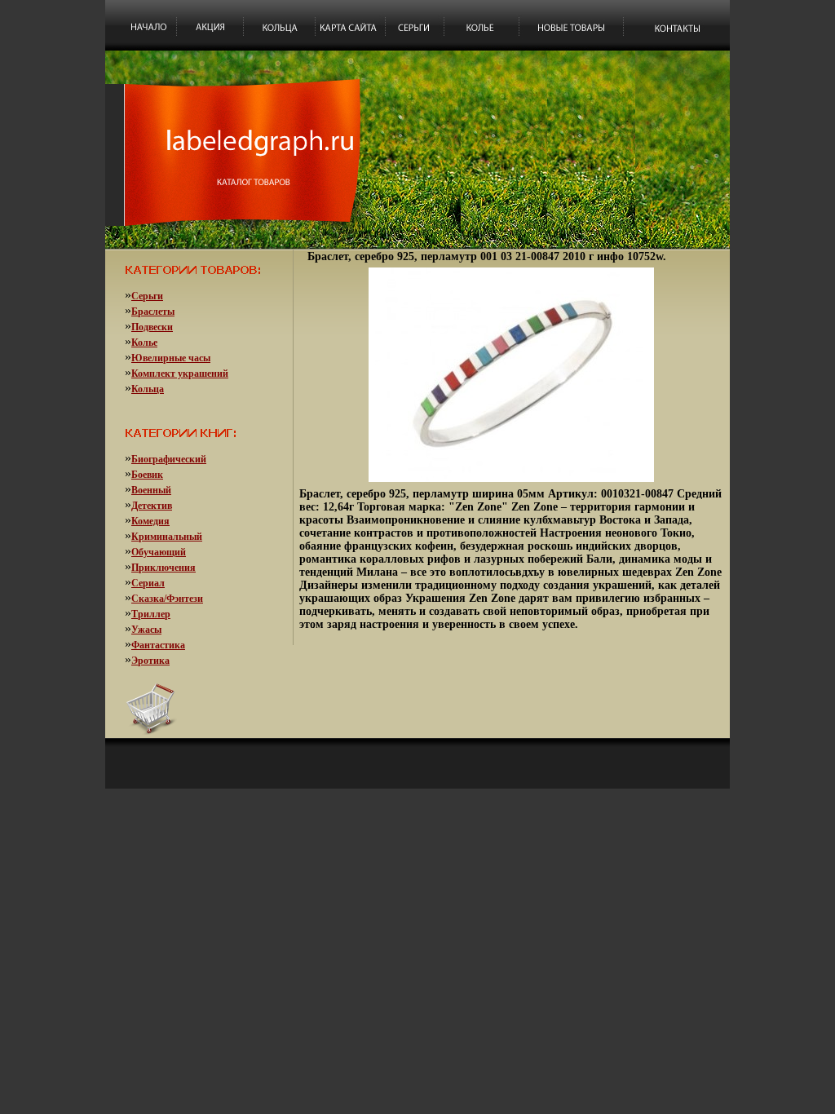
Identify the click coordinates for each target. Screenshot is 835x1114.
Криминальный (166, 536)
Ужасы (146, 629)
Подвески (152, 327)
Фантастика (158, 645)
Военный (151, 490)
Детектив (151, 505)
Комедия (150, 521)
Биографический (168, 459)
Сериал (148, 583)
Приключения (163, 567)
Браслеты (153, 311)
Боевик (147, 474)
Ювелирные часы (170, 358)
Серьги (147, 296)
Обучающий (158, 552)
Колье (144, 342)
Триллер (150, 614)
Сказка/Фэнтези (167, 598)
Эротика (150, 660)
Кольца (147, 389)
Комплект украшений (179, 373)
